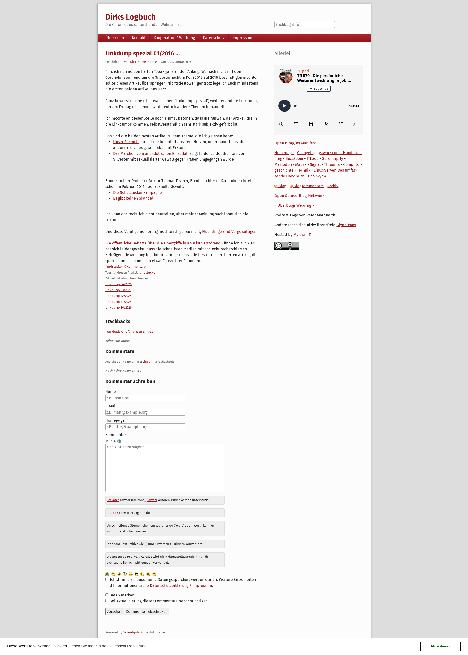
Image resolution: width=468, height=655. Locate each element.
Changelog (306, 152)
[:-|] (119, 573)
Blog (281, 186)
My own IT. (302, 234)
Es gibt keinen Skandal (133, 198)
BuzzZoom (294, 158)
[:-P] (148, 573)
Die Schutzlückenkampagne (137, 192)
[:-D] (142, 573)
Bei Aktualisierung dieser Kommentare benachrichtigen (158, 601)
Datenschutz (213, 37)
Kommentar (115, 434)
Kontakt (139, 37)
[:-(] (131, 573)
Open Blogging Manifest (295, 143)
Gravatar (113, 500)
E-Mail (111, 406)
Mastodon (283, 164)
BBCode (112, 513)
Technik (303, 170)
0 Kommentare (135, 266)
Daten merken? (122, 595)
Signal (315, 164)
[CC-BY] (286, 245)
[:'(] (107, 573)
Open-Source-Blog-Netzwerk (299, 195)
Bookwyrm (317, 176)
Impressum (242, 37)
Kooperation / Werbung (174, 37)
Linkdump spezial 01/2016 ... (142, 53)
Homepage (115, 420)
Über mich (114, 37)
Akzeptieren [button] (440, 646)
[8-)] (136, 573)
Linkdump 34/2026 (118, 284)
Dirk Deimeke (139, 62)
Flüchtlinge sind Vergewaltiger (228, 231)
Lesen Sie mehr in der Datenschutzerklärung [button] (107, 646)
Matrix (300, 164)
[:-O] (125, 573)
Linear (147, 361)
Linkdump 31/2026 (118, 301)
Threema (332, 164)
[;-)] (154, 573)
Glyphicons (346, 225)
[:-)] (113, 573)
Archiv (332, 186)
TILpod (313, 158)
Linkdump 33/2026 (118, 290)
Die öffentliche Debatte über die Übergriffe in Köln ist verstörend (163, 243)
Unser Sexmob (126, 141)
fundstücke (113, 266)
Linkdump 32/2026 (118, 296)
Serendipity (332, 158)
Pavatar (152, 500)
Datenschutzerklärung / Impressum (181, 585)
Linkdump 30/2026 (118, 307)
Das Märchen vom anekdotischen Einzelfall (151, 153)
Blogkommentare (308, 186)
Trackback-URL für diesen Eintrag (129, 331)
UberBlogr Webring (294, 205)
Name (110, 391)
